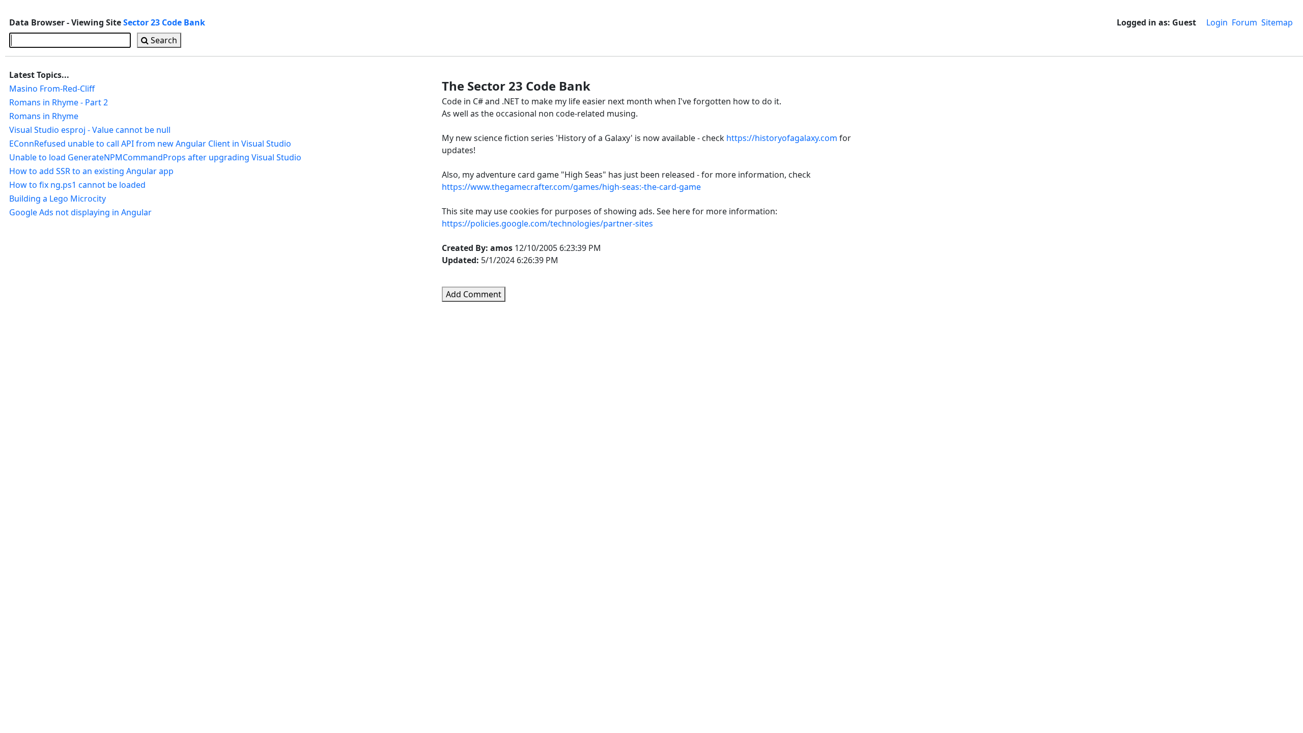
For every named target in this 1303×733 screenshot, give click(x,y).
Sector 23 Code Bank (164, 22)
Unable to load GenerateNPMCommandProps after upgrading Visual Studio (155, 157)
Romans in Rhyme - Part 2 (58, 102)
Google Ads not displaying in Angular (80, 212)
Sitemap (1277, 22)
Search (163, 40)
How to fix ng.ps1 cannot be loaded (77, 184)
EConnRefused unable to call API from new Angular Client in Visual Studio (150, 143)
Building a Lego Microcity (57, 198)
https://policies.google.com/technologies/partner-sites (547, 223)
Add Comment (473, 294)
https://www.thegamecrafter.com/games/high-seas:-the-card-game (571, 186)
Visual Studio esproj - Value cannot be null (90, 129)
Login (1217, 22)
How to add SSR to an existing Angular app (91, 171)
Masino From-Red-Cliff (52, 88)
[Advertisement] (919, 217)
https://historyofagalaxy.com (781, 138)
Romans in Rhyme (43, 116)
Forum (1244, 22)
